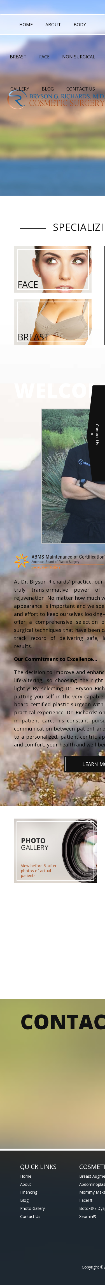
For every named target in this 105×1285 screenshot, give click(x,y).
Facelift (85, 1200)
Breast (18, 57)
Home (26, 25)
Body (80, 25)
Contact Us (80, 89)
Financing (28, 1192)
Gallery (19, 89)
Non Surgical (78, 57)
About (53, 25)
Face (44, 57)
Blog (48, 89)
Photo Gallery (32, 1208)
